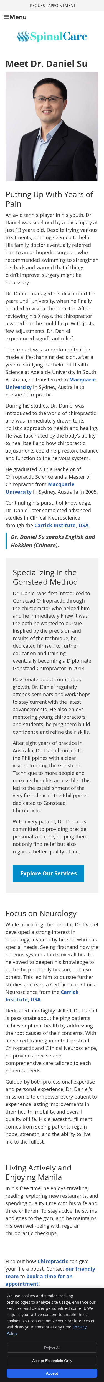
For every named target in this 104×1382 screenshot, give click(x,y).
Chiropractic (52, 1261)
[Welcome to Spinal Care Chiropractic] (52, 40)
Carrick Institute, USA (61, 525)
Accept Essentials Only (52, 1360)
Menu (18, 17)
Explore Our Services (48, 873)
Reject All (52, 1348)
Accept (52, 1373)
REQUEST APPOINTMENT (53, 5)
